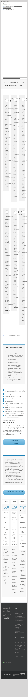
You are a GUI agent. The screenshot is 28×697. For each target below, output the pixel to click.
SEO (14, 199)
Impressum (23, 673)
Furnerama (17, 631)
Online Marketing (15, 307)
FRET (14, 675)
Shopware (24, 197)
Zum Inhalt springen (5, 1)
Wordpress (7, 310)
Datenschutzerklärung (8, 674)
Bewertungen (6, 618)
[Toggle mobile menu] (24, 4)
